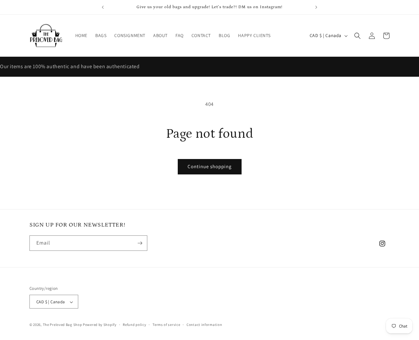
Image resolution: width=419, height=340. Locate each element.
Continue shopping (210, 166)
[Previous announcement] (103, 7)
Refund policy (134, 324)
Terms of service (166, 324)
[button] (357, 36)
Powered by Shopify (100, 325)
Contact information (204, 324)
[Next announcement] (316, 7)
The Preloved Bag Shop (62, 325)
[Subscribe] (140, 243)
